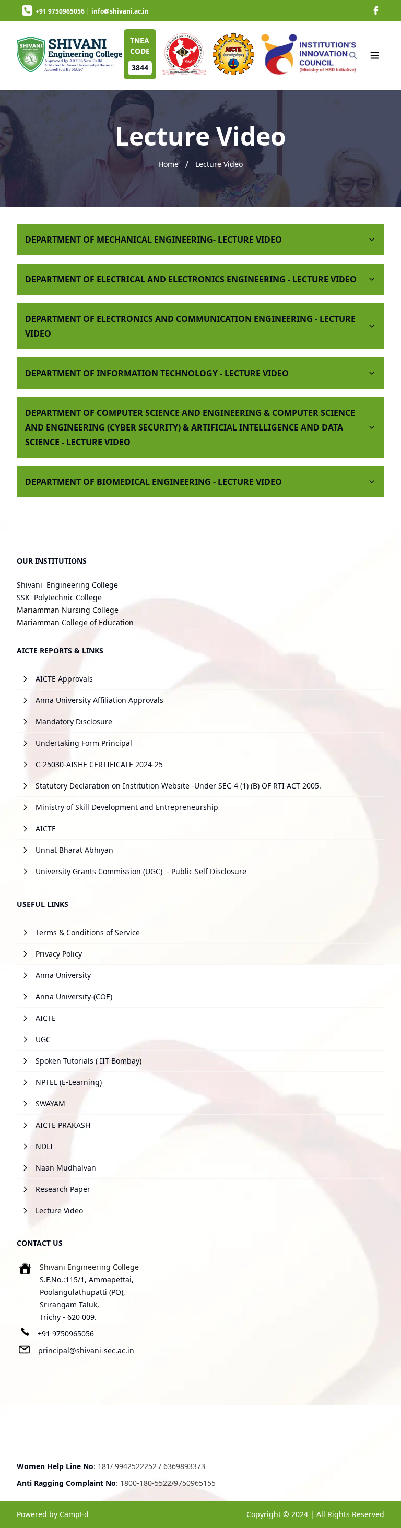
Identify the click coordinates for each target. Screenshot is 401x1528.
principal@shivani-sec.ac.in (86, 1350)
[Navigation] (374, 55)
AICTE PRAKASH (63, 1125)
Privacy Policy (59, 954)
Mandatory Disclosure (74, 721)
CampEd (74, 1514)
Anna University (63, 975)
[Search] (353, 55)
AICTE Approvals (64, 679)
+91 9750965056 (66, 1334)
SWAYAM (50, 1103)
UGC (43, 1039)
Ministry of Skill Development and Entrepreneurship (127, 807)
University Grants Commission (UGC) (99, 871)
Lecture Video (219, 164)
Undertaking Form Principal (84, 743)
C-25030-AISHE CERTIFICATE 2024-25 (99, 764)
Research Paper (63, 1189)
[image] (376, 10)
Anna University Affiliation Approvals (99, 700)
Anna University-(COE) (74, 996)
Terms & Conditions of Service (88, 932)
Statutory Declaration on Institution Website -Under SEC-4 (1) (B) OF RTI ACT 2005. (178, 786)
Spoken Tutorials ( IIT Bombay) (88, 1061)
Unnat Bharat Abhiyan (74, 850)
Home (168, 164)
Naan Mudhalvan (66, 1168)
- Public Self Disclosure (206, 871)
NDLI (44, 1146)
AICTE (46, 828)
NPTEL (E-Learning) (69, 1082)
